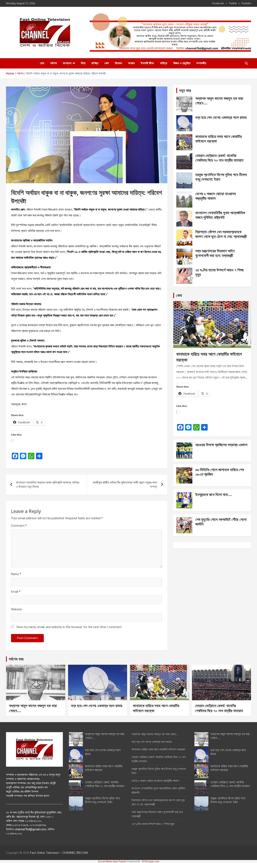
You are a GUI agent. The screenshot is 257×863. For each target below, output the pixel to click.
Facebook (218, 3)
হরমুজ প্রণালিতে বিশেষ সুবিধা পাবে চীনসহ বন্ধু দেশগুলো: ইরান (221, 177)
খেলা (106, 63)
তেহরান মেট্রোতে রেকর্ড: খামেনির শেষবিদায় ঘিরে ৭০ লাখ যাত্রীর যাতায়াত (219, 158)
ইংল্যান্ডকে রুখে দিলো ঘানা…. (213, 494)
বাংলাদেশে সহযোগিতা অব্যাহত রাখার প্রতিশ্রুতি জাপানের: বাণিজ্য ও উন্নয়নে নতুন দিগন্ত (47, 484)
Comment (19, 525)
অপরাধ (131, 63)
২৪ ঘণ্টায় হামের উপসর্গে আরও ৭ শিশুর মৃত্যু (219, 272)
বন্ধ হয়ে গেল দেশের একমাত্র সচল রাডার (221, 117)
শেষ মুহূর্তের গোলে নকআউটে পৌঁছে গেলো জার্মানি (221, 522)
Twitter (232, 3)
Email (15, 591)
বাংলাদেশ (67, 63)
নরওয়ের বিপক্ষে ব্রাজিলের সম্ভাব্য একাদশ (221, 444)
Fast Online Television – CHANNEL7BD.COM (59, 853)
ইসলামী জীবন (147, 63)
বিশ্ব (83, 63)
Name (16, 574)
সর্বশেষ (53, 63)
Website (16, 609)
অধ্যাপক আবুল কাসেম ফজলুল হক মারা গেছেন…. (219, 101)
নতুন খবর (185, 90)
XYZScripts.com (150, 861)
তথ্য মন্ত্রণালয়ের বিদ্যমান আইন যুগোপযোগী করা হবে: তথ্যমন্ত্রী (215, 253)
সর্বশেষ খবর (16, 659)
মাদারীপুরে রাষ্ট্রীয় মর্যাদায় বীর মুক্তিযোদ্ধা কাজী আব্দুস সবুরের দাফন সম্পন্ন (125, 484)
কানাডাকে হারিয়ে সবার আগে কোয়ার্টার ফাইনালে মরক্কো (218, 139)
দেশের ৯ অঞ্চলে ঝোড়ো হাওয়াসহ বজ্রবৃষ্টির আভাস (215, 196)
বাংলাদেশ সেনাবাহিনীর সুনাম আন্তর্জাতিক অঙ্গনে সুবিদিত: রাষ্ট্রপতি (220, 215)
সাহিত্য (163, 63)
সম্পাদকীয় (201, 63)
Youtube (246, 3)
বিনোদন (118, 63)
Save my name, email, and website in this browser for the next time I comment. (69, 627)
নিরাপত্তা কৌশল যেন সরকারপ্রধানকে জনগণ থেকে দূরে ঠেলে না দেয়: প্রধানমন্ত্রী (221, 234)
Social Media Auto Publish (112, 861)
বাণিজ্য (94, 63)
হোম (42, 63)
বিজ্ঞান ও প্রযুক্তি (181, 63)
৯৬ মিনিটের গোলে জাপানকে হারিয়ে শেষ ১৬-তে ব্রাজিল (219, 472)
